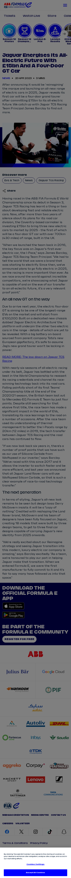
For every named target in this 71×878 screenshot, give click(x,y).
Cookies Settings (35, 864)
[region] (35, 863)
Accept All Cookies (35, 872)
